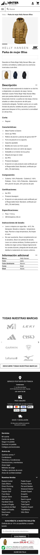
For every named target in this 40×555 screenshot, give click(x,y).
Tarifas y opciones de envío (12, 470)
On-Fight (5, 514)
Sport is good (26, 499)
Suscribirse (20, 536)
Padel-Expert (26, 481)
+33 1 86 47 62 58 (20, 391)
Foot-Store (6, 494)
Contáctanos (20, 384)
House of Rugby (8, 504)
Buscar (12, 9)
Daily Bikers (6, 483)
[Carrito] (38, 3)
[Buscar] (8, 9)
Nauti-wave (6, 512)
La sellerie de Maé (9, 507)
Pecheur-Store (26, 483)
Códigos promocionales (11, 447)
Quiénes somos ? (8, 454)
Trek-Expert (25, 504)
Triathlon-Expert (27, 507)
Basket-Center (7, 481)
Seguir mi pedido (8, 441)
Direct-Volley (6, 489)
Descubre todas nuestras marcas (20, 366)
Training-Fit (25, 501)
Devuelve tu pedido (20, 425)
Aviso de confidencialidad (11, 473)
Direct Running (7, 486)
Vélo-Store (25, 512)
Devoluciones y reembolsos (12, 462)
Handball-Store (7, 501)
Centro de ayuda (8, 439)
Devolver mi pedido (9, 444)
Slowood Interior (27, 489)
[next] (38, 342)
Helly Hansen (15, 47)
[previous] (1, 342)
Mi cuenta (5, 436)
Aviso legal (6, 465)
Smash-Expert (26, 491)
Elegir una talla (20, 552)
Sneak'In (24, 494)
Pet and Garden (27, 486)
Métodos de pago (8, 467)
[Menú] (2, 9)
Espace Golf (6, 491)
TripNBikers (25, 509)
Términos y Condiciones (11, 460)
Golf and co (6, 499)
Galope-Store (7, 496)
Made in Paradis (8, 509)
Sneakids (24, 496)
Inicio (4, 14)
